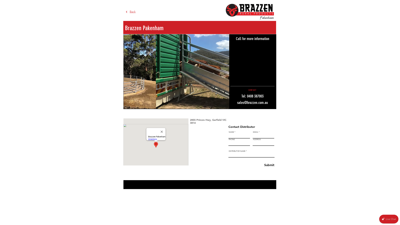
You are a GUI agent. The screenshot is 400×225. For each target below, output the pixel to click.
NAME (231, 132)
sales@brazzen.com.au (252, 102)
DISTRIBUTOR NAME (237, 151)
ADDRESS (257, 139)
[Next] (127, 12)
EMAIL (255, 132)
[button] (176, 71)
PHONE (232, 139)
